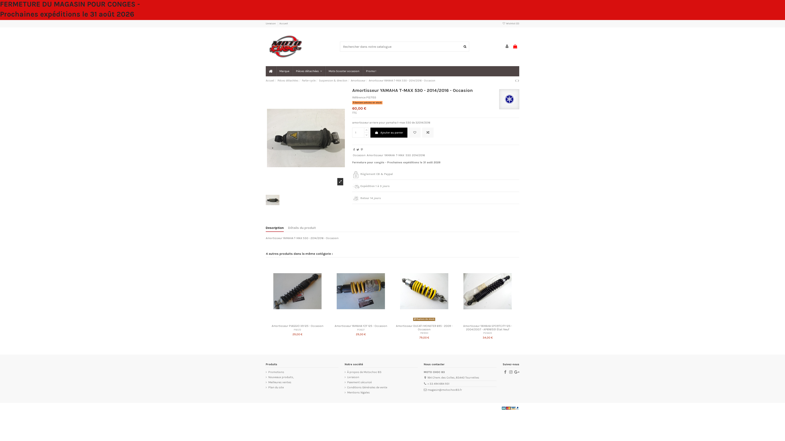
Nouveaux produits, (281, 377)
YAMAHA (389, 155)
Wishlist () (512, 23)
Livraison (271, 23)
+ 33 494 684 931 (438, 383)
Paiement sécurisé (359, 382)
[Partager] (354, 149)
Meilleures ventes (279, 382)
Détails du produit (302, 228)
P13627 (360, 330)
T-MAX (400, 155)
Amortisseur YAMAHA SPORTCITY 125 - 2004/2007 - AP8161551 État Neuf (487, 327)
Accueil (283, 23)
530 (408, 155)
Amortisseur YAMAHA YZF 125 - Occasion (361, 326)
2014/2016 (418, 155)
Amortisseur (375, 155)
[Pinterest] (362, 149)
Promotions (276, 372)
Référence (359, 97)
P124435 (487, 333)
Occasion (359, 155)
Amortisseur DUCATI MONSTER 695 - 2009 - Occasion (424, 327)
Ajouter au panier (391, 132)
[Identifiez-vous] (507, 46)
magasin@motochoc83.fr (444, 390)
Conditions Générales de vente (367, 387)
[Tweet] (358, 149)
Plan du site (276, 387)
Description (275, 228)
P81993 (424, 333)
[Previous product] (516, 80)
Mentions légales (358, 392)
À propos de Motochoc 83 (364, 372)
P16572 (297, 330)
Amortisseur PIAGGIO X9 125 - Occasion (297, 326)
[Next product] (518, 80)
